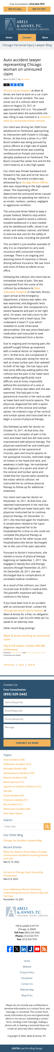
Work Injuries (13, 782)
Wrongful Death (15, 768)
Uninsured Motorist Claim (36, 652)
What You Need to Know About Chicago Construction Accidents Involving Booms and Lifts (25, 855)
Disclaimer (27, 978)
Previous (9, 664)
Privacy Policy (27, 972)
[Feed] (44, 949)
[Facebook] (10, 949)
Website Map (27, 989)
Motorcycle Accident (16, 808)
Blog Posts (27, 995)
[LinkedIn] (23, 949)
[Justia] (30, 949)
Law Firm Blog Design (27, 1048)
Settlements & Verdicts (18, 773)
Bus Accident (12, 804)
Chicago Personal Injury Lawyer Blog (27, 24)
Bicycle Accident (15, 777)
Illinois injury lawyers (17, 90)
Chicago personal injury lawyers (23, 610)
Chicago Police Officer (35, 182)
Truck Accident (13, 795)
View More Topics (12, 813)
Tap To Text (39, 9)
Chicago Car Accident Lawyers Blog (22, 840)
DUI (7, 791)
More (45, 37)
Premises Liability (15, 799)
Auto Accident (16, 652)
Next (31, 664)
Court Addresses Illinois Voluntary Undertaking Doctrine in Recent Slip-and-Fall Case (26, 893)
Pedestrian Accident (17, 764)
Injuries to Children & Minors (22, 786)
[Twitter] (17, 949)
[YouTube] (37, 949)
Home (9, 37)
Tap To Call (15, 9)
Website (27, 966)
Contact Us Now (27, 743)
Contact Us (27, 983)
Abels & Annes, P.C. (36, 1035)
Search (47, 826)
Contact (27, 37)
